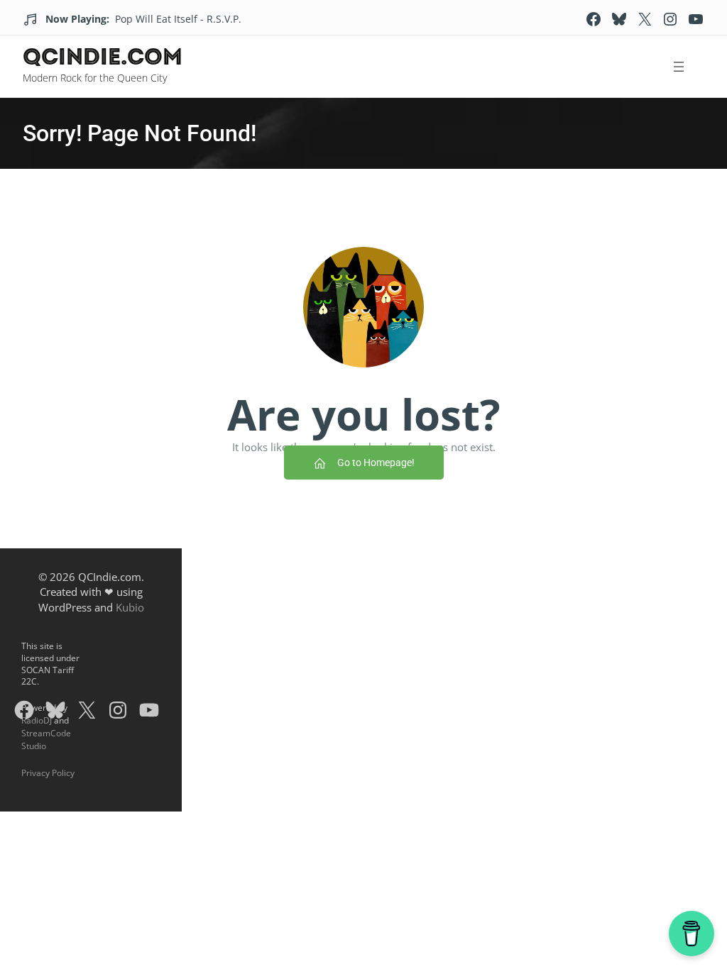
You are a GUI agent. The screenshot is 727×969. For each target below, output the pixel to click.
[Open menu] (678, 66)
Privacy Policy (48, 773)
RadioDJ (36, 720)
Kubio (130, 607)
